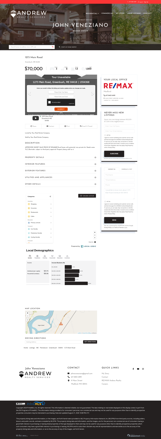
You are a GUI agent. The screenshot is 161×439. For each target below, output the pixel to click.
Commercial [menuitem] (107, 13)
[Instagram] (143, 369)
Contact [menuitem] (147, 13)
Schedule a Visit (127, 169)
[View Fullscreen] (27, 320)
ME (37, 348)
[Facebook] (133, 369)
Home (26, 348)
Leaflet (79, 333)
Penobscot (44, 348)
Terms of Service (119, 227)
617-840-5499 (132, 1)
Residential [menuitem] (91, 13)
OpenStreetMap (87, 333)
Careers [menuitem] (105, 384)
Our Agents (115, 100)
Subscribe (114, 154)
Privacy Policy (111, 147)
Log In (141, 2)
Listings (32, 348)
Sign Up (146, 2)
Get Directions (90, 341)
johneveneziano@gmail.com (81, 374)
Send (114, 220)
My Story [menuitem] (120, 13)
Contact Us (107, 100)
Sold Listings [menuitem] (134, 13)
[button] (53, 47)
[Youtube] (138, 369)
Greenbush (53, 348)
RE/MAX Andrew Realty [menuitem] (111, 381)
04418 (60, 348)
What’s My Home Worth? (68, 47)
